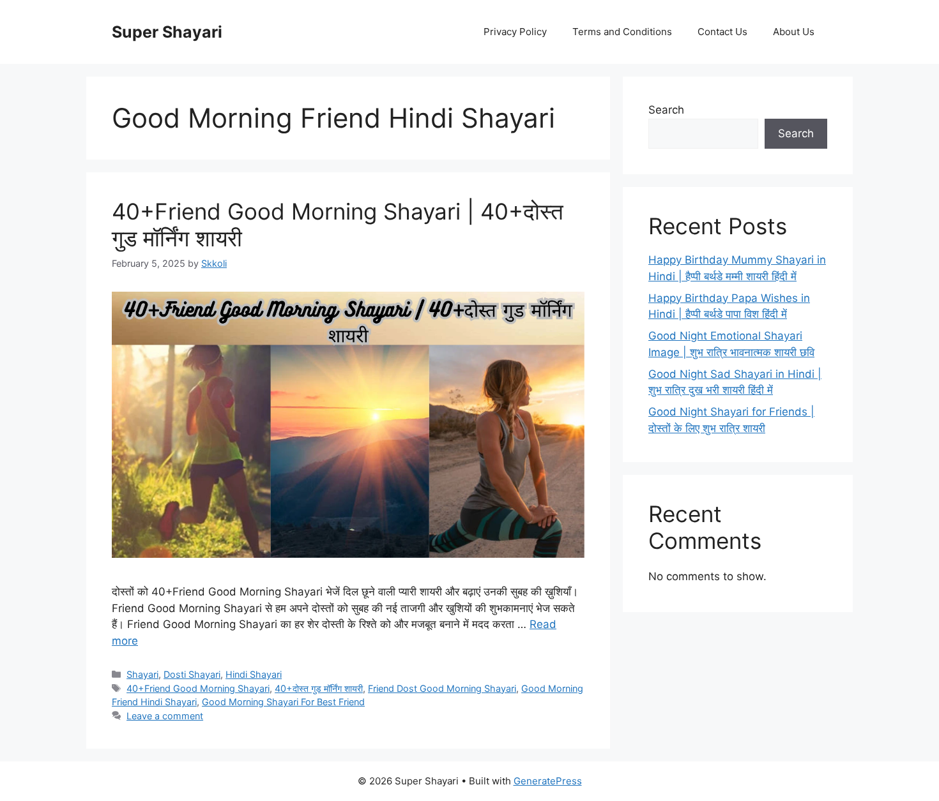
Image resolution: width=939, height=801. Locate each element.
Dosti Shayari (192, 674)
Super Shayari (167, 31)
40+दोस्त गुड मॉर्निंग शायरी (319, 688)
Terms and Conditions (622, 32)
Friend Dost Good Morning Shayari (442, 688)
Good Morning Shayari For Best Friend (283, 701)
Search (666, 109)
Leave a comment (164, 715)
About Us (793, 32)
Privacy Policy (515, 32)
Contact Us (722, 32)
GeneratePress (548, 781)
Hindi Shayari (253, 674)
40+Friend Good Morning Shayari (198, 688)
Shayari (142, 674)
